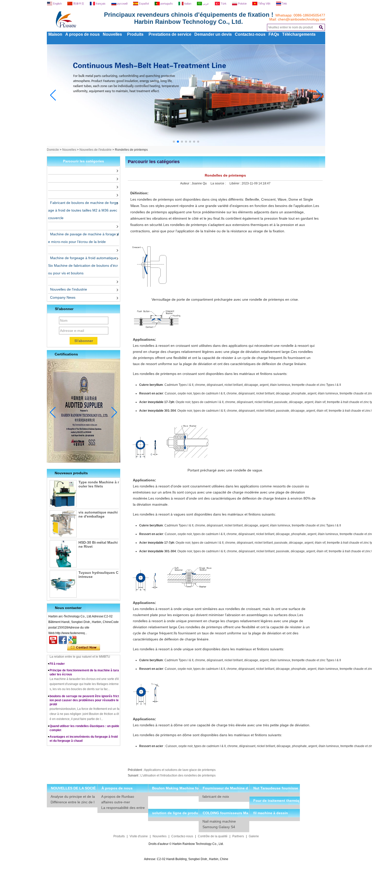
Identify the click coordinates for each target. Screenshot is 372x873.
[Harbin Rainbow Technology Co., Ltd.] (85, 30)
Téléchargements (299, 34)
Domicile (53, 149)
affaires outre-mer (115, 802)
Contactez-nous (250, 34)
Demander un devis (213, 34)
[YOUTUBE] (53, 640)
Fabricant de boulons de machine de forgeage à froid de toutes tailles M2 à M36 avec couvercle (83, 210)
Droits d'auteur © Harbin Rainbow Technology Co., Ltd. (186, 844)
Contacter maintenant (83, 647)
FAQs (273, 34)
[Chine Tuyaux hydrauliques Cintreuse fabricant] (63, 584)
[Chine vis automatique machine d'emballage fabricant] (63, 523)
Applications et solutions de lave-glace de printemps (180, 770)
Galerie (254, 836)
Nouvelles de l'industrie (95, 149)
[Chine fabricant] (49, 170)
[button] (174, 142)
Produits (135, 34)
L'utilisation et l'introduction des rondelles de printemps (178, 775)
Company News (62, 297)
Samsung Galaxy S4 (218, 827)
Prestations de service (170, 34)
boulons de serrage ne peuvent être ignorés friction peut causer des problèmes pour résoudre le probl (84, 695)
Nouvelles (112, 34)
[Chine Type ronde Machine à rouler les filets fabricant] (63, 493)
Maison (55, 34)
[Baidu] (72, 640)
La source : (218, 183)
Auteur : (186, 183)
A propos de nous (82, 34)
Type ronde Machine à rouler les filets (98, 484)
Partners (238, 836)
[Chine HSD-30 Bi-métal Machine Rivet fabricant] (63, 553)
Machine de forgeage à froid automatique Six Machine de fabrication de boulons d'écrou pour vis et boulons (83, 265)
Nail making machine (219, 821)
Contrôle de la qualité (213, 836)
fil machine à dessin (270, 813)
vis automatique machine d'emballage (98, 514)
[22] (186, 145)
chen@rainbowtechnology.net (301, 19)
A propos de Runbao (117, 796)
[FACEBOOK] (63, 640)
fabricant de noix (215, 796)
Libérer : (236, 183)
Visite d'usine (139, 836)
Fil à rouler (57, 658)
